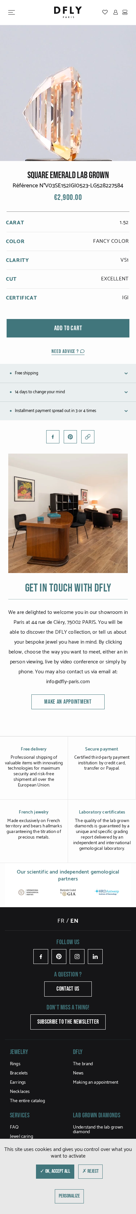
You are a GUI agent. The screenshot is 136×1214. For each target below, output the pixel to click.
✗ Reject (90, 1171)
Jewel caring (21, 1136)
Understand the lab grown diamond (98, 1130)
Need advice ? (65, 351)
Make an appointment (68, 701)
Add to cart (68, 328)
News (78, 1073)
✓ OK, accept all (55, 1171)
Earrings (18, 1082)
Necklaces (20, 1092)
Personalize (69, 1196)
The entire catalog (27, 1101)
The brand (83, 1064)
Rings (15, 1064)
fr (60, 921)
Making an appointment (95, 1082)
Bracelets (19, 1073)
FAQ (14, 1127)
